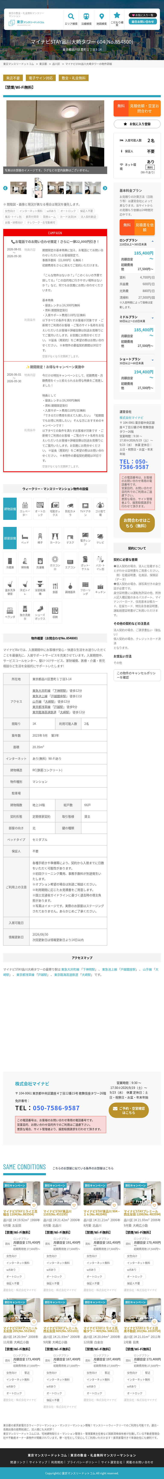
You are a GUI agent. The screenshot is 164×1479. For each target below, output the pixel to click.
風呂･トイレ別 (13, 216)
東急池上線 (39, 696)
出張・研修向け (14, 222)
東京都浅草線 (41, 707)
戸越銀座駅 (58, 696)
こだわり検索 (117, 24)
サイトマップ (38, 1462)
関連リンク (18, 1462)
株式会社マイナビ (132, 417)
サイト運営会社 (112, 1462)
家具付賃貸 (32, 216)
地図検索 (102, 23)
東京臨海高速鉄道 (44, 712)
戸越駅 (58, 707)
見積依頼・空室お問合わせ (144, 108)
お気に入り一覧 (144, 15)
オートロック (68, 211)
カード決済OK (68, 216)
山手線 (36, 701)
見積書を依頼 (145, 227)
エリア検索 (71, 23)
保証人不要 (86, 211)
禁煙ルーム (49, 216)
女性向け (10, 211)
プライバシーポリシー (82, 1462)
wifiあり (51, 211)
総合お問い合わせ (143, 21)
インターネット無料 (30, 211)
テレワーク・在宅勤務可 (41, 222)
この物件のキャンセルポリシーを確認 (136, 675)
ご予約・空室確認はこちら (132, 1110)
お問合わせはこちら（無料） (137, 522)
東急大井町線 (41, 690)
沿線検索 (86, 23)
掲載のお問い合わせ (140, 1462)
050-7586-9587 (134, 463)
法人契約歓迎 (88, 216)
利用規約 (57, 1462)
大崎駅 (49, 701)
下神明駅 (60, 690)
